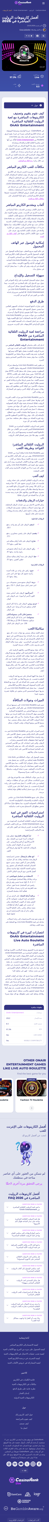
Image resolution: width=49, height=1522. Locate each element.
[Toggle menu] (43, 3)
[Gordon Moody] (24, 1501)
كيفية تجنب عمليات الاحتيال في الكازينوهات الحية (24, 1353)
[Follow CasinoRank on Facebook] (39, 1463)
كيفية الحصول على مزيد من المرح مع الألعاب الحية (24, 1349)
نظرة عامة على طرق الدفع (24, 1388)
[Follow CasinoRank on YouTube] (20, 1463)
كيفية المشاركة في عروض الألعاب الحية (24, 1362)
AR (25, 1470)
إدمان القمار (24, 1393)
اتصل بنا (24, 1428)
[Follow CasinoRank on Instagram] (33, 1463)
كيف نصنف (24, 1423)
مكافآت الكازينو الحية (36, 198)
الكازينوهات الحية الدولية (24, 1397)
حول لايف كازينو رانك (24, 1414)
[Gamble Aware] (27, 1508)
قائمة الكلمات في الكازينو (24, 1379)
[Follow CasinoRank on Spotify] (14, 1463)
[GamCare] (14, 1494)
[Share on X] (43, 36)
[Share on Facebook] (37, 36)
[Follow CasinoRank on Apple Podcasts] (8, 1463)
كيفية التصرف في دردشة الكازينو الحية (24, 1358)
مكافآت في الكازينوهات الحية (24, 1384)
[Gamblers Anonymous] (27, 1494)
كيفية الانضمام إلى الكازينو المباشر (24, 1344)
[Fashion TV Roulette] (31, 1095)
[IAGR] (37, 1494)
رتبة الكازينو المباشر (25, 161)
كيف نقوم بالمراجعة (24, 1419)
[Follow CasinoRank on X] (27, 1463)
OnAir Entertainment (25, 140)
